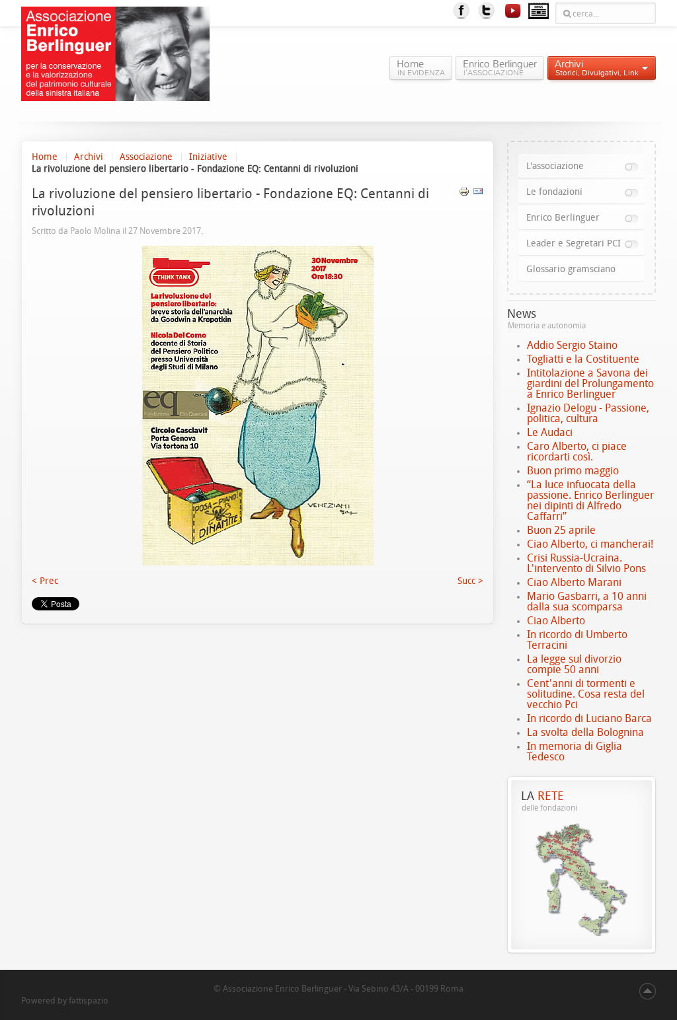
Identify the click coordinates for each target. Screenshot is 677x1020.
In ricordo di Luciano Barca (589, 718)
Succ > (470, 581)
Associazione (146, 157)
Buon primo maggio (573, 470)
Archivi (88, 157)
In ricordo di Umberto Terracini (577, 639)
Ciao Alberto (556, 620)
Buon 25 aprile (561, 530)
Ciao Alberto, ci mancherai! (590, 544)
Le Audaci (550, 432)
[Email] (478, 194)
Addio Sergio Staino (572, 345)
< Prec (45, 581)
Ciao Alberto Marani (574, 582)
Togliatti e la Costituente (583, 359)
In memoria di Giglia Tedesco (574, 751)
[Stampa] (464, 194)
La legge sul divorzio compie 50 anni (574, 664)
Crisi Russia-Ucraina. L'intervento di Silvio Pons (586, 563)
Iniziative (208, 157)
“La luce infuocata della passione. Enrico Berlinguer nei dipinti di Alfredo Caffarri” (590, 500)
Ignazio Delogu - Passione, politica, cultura (588, 413)
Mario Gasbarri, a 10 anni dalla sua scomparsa (587, 601)
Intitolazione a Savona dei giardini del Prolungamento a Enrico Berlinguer (590, 383)
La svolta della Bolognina (585, 732)
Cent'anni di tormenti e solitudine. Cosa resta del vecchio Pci (586, 694)
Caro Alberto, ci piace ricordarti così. (577, 451)
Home (45, 157)
